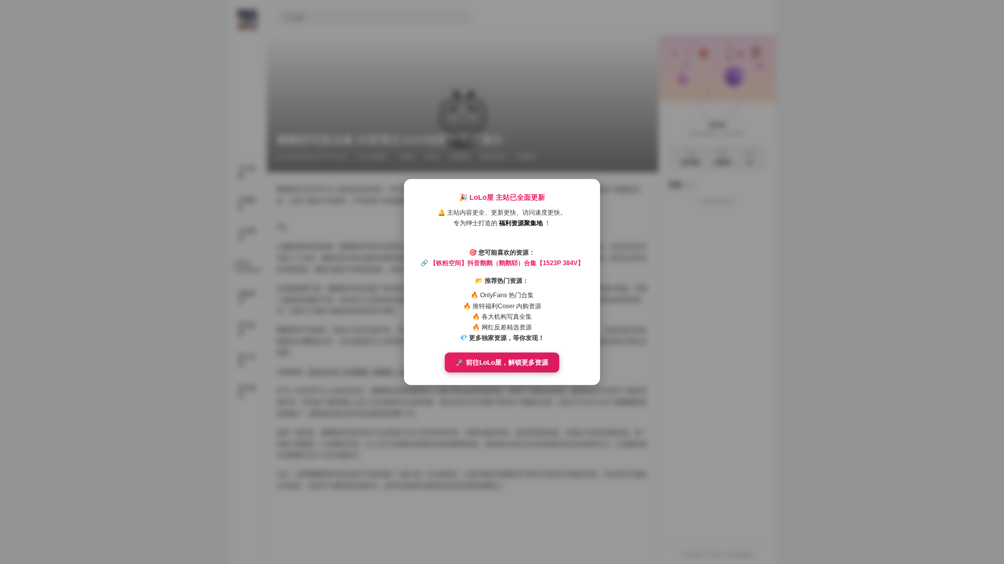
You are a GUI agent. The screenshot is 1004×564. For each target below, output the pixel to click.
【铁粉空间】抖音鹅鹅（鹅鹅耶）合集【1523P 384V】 (507, 263)
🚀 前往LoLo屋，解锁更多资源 (502, 362)
